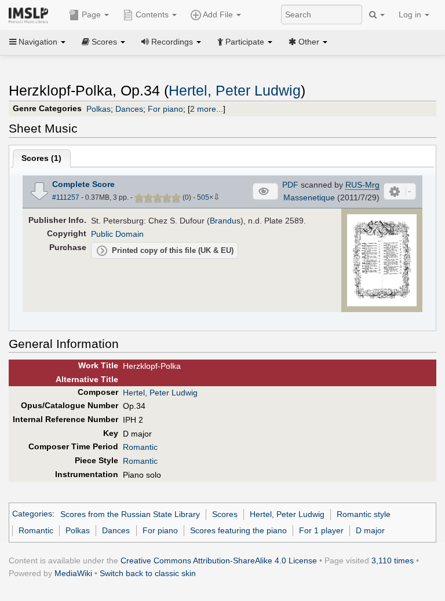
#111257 (65, 197)
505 (203, 197)
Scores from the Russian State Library (130, 514)
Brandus (225, 220)
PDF (290, 184)
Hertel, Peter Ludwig (235, 90)
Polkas (98, 108)
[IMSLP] (31, 14)
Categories (32, 514)
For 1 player (321, 530)
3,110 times (392, 560)
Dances (129, 108)
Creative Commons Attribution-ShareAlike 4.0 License (219, 560)
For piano (165, 108)
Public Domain (117, 234)
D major (370, 530)
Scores (225, 514)
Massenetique (309, 197)
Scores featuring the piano (238, 530)
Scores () (41, 158)
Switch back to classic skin (148, 573)
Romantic (140, 447)
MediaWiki (73, 573)
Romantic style (364, 514)
